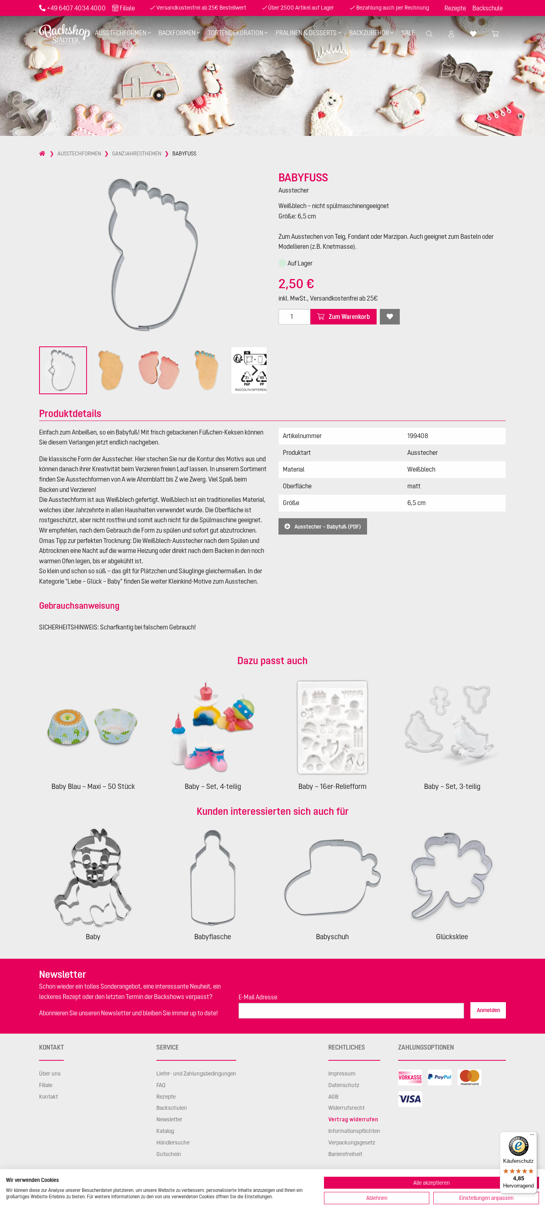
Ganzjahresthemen (136, 153)
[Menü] (532, 1136)
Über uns (50, 1073)
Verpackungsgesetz (351, 1142)
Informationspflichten (354, 1131)
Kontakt (48, 1096)
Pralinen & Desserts (306, 32)
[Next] (254, 370)
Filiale (127, 8)
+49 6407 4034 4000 (76, 8)
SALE (408, 32)
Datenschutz (343, 1085)
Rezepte (455, 8)
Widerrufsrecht (346, 1108)
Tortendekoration (235, 32)
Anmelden (488, 1010)
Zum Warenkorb (349, 316)
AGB (333, 1096)
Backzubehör (369, 32)
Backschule (487, 8)
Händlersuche (173, 1142)
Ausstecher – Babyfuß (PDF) (327, 526)
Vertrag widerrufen (353, 1119)
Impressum (341, 1073)
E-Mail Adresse (258, 997)
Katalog (165, 1131)
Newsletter (169, 1119)
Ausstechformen (120, 32)
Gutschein (168, 1154)
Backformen (176, 32)
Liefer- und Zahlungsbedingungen (196, 1073)
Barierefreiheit (345, 1154)
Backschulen (171, 1108)
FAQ (161, 1085)
